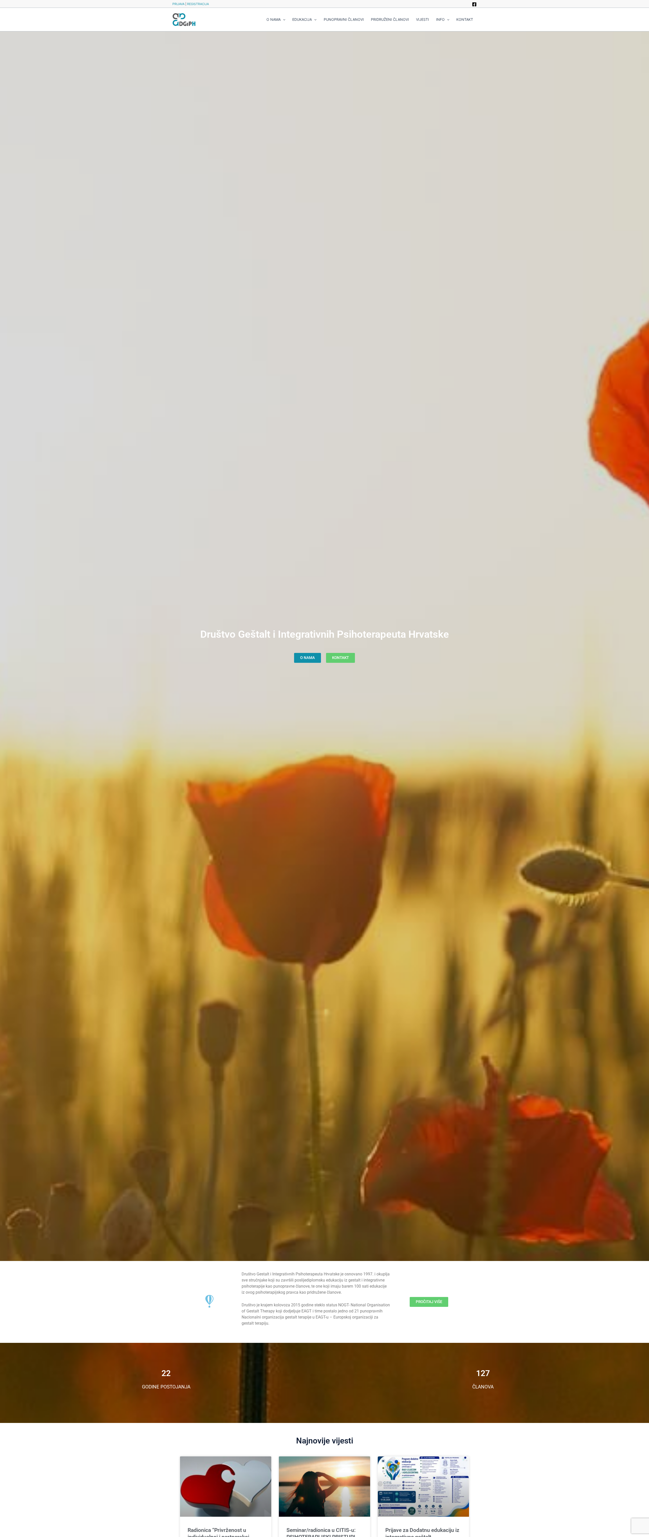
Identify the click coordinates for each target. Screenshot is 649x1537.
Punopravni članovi (344, 19)
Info (440, 19)
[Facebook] (474, 4)
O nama (273, 19)
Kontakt (464, 19)
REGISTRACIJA (198, 4)
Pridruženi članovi (390, 19)
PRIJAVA (178, 4)
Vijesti (422, 19)
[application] (283, 19)
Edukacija (302, 19)
